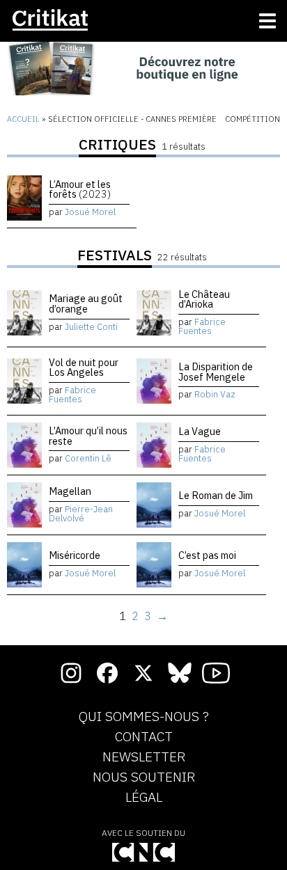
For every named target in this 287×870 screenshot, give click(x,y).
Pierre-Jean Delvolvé (81, 513)
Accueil (23, 119)
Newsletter (143, 757)
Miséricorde (74, 555)
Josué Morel (90, 212)
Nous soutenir (144, 777)
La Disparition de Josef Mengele (215, 371)
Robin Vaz (214, 394)
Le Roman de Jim (215, 495)
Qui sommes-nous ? (144, 717)
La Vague (199, 431)
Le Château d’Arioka (204, 298)
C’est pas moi (207, 555)
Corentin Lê (88, 458)
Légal (143, 797)
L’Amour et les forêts (80, 188)
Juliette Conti (91, 327)
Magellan (70, 491)
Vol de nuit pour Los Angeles (83, 367)
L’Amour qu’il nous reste (88, 435)
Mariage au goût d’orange (86, 303)
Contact (144, 737)
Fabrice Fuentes (202, 326)
